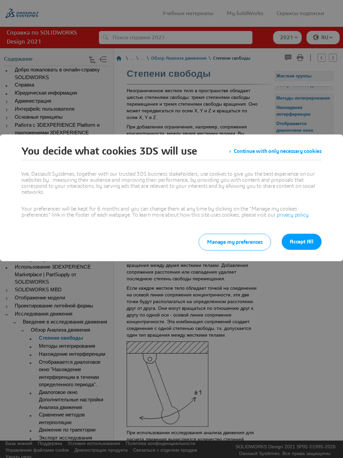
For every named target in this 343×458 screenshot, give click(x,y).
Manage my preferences (235, 242)
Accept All (302, 241)
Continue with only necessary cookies (278, 151)
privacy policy (292, 215)
